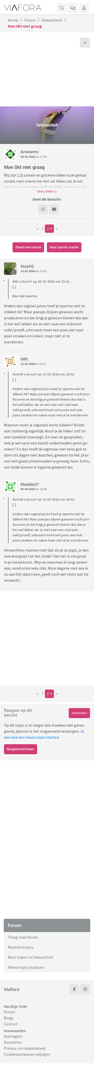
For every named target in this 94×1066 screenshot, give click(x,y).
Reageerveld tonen (20, 749)
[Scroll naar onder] (85, 43)
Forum (30, 20)
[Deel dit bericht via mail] (54, 209)
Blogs (9, 1017)
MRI (24, 359)
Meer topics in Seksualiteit (30, 957)
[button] (47, 191)
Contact (11, 1023)
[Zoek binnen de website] (62, 8)
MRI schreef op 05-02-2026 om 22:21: (41, 281)
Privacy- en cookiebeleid (24, 1048)
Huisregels (13, 1036)
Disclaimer (13, 1042)
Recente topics (21, 947)
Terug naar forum (23, 937)
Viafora (11, 989)
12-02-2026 (28, 271)
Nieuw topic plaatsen (26, 967)
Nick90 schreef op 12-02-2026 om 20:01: (44, 374)
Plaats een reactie (28, 247)
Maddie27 (30, 484)
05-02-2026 (28, 157)
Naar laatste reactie (64, 247)
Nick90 (27, 266)
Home (13, 20)
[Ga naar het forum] (73, 8)
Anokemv (30, 151)
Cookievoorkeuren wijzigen (27, 1054)
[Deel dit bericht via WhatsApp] (43, 209)
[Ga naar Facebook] (74, 989)
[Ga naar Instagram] (85, 989)
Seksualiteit (52, 20)
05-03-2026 (28, 489)
